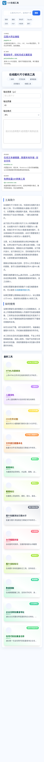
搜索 (36, 13)
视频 (6, 19)
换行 (28, 24)
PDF (13, 24)
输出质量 (7, 101)
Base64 (30, 19)
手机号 (21, 19)
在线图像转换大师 (22, 290)
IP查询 (21, 24)
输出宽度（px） (10, 92)
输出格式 (7, 111)
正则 (6, 24)
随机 (13, 19)
